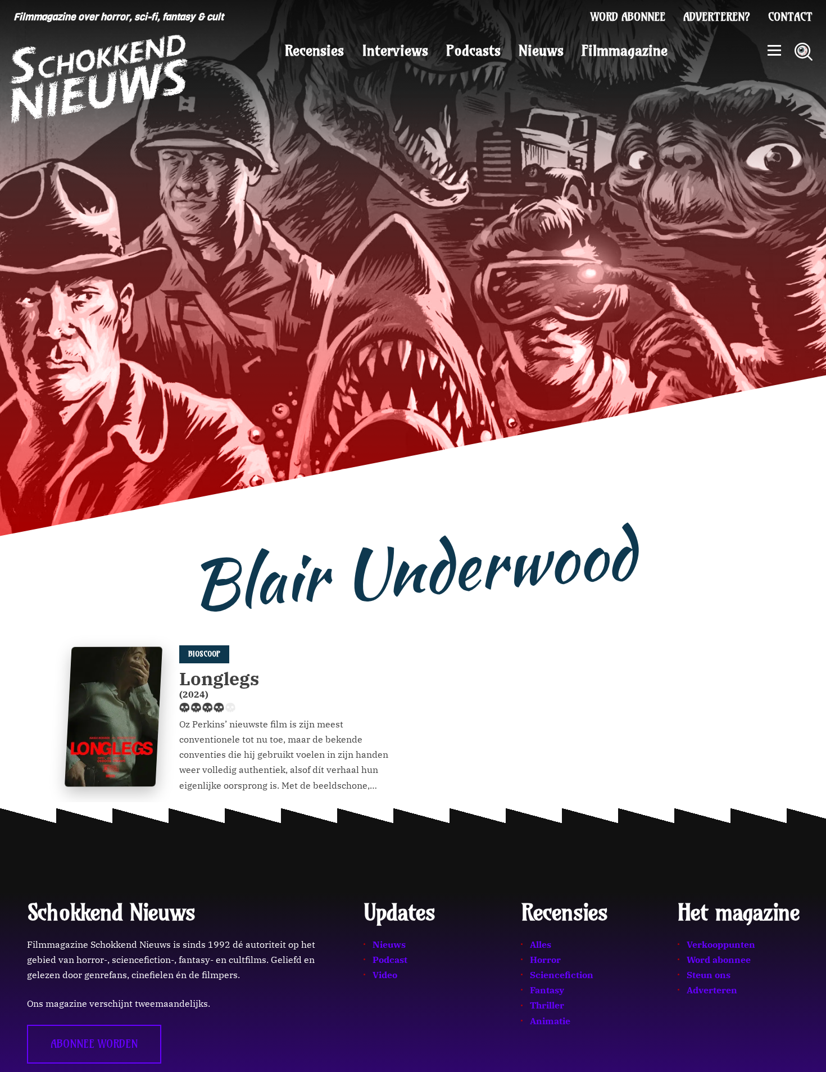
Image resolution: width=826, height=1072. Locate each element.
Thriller (547, 1005)
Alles (540, 944)
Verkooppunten (721, 944)
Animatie (550, 1020)
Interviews (395, 51)
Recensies (314, 51)
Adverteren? (716, 17)
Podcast (390, 959)
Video (385, 974)
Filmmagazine (625, 51)
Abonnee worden (94, 1044)
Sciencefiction (561, 974)
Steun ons (708, 974)
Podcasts (473, 51)
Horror (545, 959)
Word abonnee (628, 17)
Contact (790, 17)
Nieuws (541, 51)
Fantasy (547, 990)
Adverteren (712, 990)
